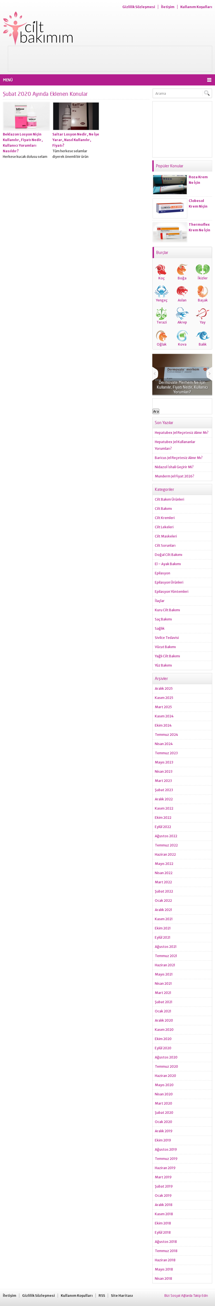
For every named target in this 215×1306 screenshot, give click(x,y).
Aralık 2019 (163, 1131)
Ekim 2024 (163, 725)
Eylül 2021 (162, 937)
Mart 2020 (163, 1103)
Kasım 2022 (164, 808)
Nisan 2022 (163, 873)
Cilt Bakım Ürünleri (169, 499)
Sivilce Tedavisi (167, 638)
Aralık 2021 (163, 910)
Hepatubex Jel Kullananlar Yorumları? (175, 445)
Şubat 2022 (164, 891)
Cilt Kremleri (165, 518)
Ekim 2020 (163, 1039)
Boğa (182, 278)
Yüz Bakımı (163, 665)
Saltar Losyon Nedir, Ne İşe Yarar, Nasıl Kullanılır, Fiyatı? (75, 140)
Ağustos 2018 (166, 1242)
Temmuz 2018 (166, 1251)
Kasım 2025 (164, 698)
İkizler (203, 278)
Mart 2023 (163, 781)
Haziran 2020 (165, 1076)
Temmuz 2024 (166, 734)
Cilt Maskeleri (166, 536)
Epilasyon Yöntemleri (171, 591)
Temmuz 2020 (166, 1066)
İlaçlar (160, 601)
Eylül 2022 (163, 827)
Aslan (182, 300)
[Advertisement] (110, 58)
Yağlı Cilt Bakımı (167, 656)
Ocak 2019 (163, 1195)
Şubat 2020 (164, 1112)
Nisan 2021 (163, 983)
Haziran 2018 (165, 1260)
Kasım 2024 (164, 716)
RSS (102, 1295)
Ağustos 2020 (166, 1057)
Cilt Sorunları (165, 545)
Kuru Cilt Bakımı (167, 610)
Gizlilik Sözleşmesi (138, 7)
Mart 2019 (163, 1177)
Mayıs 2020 (164, 1085)
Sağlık (160, 628)
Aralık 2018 (163, 1205)
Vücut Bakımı (165, 647)
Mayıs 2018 (164, 1269)
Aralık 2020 (164, 1020)
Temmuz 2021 (166, 956)
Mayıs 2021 (164, 974)
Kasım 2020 (164, 1029)
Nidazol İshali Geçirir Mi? (174, 467)
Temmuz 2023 (166, 753)
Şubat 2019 (164, 1186)
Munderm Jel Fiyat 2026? (174, 476)
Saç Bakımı (163, 619)
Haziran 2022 (165, 854)
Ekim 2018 (163, 1223)
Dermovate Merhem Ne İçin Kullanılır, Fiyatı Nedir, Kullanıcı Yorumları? (182, 387)
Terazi (161, 322)
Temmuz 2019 (166, 1159)
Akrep (182, 322)
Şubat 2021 (163, 1002)
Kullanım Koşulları (196, 7)
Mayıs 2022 (164, 864)
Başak (203, 300)
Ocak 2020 (163, 1122)
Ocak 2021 (163, 1011)
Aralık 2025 (164, 688)
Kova (182, 344)
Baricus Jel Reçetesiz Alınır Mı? (179, 458)
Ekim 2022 (163, 817)
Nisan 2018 (163, 1278)
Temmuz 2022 (166, 845)
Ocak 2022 (163, 900)
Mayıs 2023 (164, 762)
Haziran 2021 (165, 965)
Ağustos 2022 (166, 836)
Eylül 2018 (163, 1232)
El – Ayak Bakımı (168, 564)
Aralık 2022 (164, 799)
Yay (202, 322)
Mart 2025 (163, 707)
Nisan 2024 (164, 744)
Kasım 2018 (164, 1214)
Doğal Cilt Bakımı (168, 555)
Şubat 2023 (164, 790)
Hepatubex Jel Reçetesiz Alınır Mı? (182, 432)
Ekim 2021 (163, 928)
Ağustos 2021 (166, 947)
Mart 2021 (163, 993)
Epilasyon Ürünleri (169, 582)
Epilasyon (162, 573)
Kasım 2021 (164, 919)
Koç (161, 278)
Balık (203, 344)
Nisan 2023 (163, 771)
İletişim (167, 7)
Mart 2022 (163, 882)
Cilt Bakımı (163, 508)
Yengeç (161, 300)
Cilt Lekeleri (164, 527)
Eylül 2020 (163, 1048)
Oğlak (162, 344)
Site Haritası (122, 1295)
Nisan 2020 (164, 1094)
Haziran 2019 (165, 1168)
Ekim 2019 (163, 1140)
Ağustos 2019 (166, 1149)
